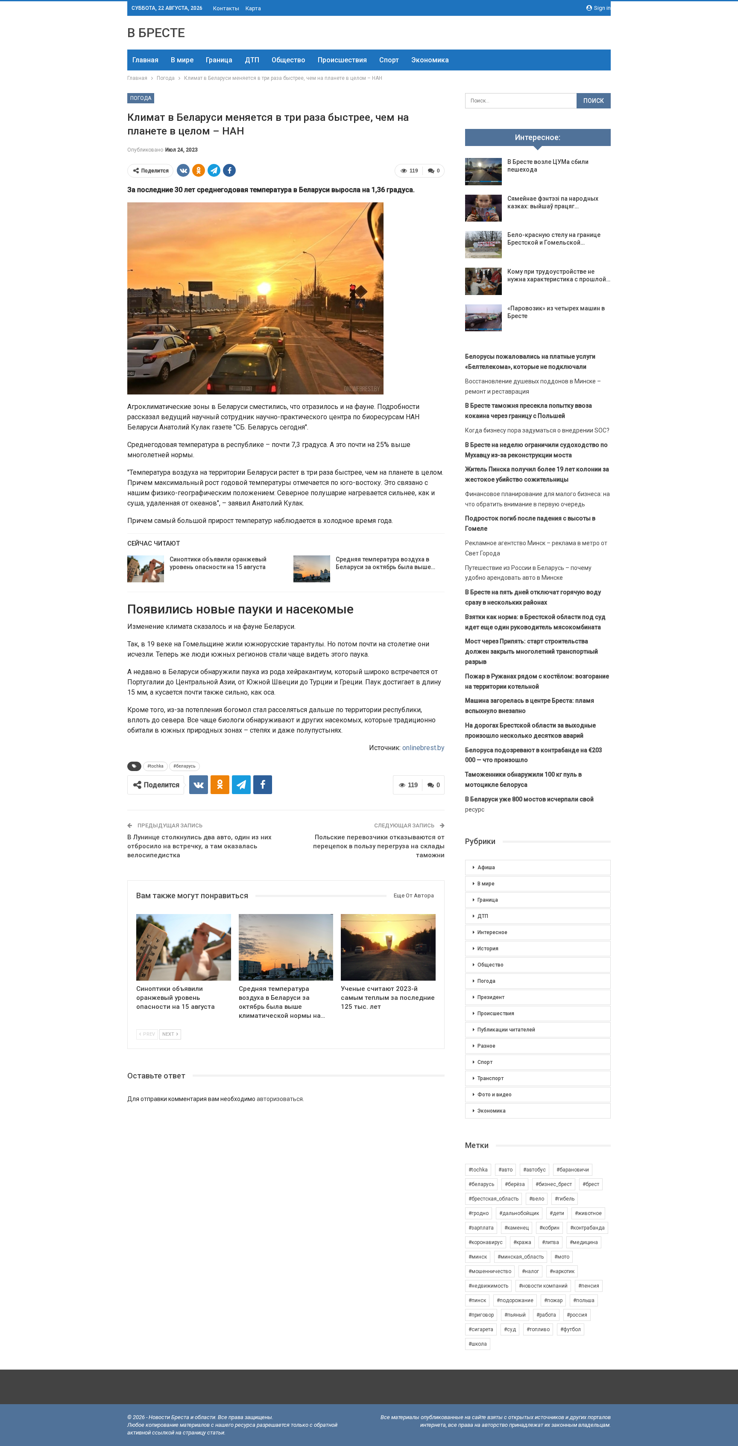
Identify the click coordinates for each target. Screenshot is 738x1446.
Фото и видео (494, 1095)
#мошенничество (490, 1271)
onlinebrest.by (423, 748)
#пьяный (515, 1315)
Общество (288, 60)
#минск (478, 1257)
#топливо (538, 1329)
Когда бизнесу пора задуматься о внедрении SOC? (537, 430)
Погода (140, 98)
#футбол (570, 1329)
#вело (536, 1199)
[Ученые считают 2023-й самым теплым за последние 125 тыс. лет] (388, 947)
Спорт (389, 60)
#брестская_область (493, 1199)
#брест (591, 1184)
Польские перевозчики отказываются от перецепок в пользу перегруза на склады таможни (379, 846)
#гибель (564, 1199)
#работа (546, 1315)
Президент (490, 997)
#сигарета (481, 1329)
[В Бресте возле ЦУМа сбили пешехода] (483, 171)
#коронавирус (486, 1242)
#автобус (534, 1170)
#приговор (481, 1315)
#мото (561, 1257)
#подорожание (515, 1300)
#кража (522, 1242)
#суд (510, 1329)
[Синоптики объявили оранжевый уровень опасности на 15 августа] (145, 569)
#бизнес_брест (554, 1184)
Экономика (430, 60)
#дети (557, 1213)
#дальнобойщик (519, 1213)
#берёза (515, 1184)
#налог (530, 1271)
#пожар (553, 1300)
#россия (577, 1315)
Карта (253, 8)
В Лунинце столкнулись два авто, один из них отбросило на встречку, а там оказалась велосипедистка (199, 846)
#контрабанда (587, 1228)
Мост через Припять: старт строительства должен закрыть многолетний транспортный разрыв (531, 651)
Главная (145, 60)
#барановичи (572, 1170)
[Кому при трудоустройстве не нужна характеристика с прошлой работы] (483, 281)
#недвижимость (488, 1286)
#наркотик (562, 1271)
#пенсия (588, 1286)
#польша (583, 1300)
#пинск (477, 1300)
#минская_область (521, 1257)
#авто (505, 1170)
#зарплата (481, 1228)
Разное (486, 1046)
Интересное (492, 932)
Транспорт (490, 1078)
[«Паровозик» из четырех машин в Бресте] (483, 318)
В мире (182, 60)
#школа (478, 1344)
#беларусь (184, 766)
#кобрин (549, 1228)
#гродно (479, 1213)
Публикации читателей (506, 1030)
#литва (550, 1242)
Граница (219, 60)
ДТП (252, 60)
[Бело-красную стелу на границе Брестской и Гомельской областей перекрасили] (483, 244)
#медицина (584, 1242)
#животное (588, 1213)
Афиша (486, 868)
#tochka (155, 766)
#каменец (516, 1228)
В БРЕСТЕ (156, 32)
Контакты (226, 8)
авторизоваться (280, 1098)
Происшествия (342, 60)
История (487, 949)
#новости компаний (543, 1286)
